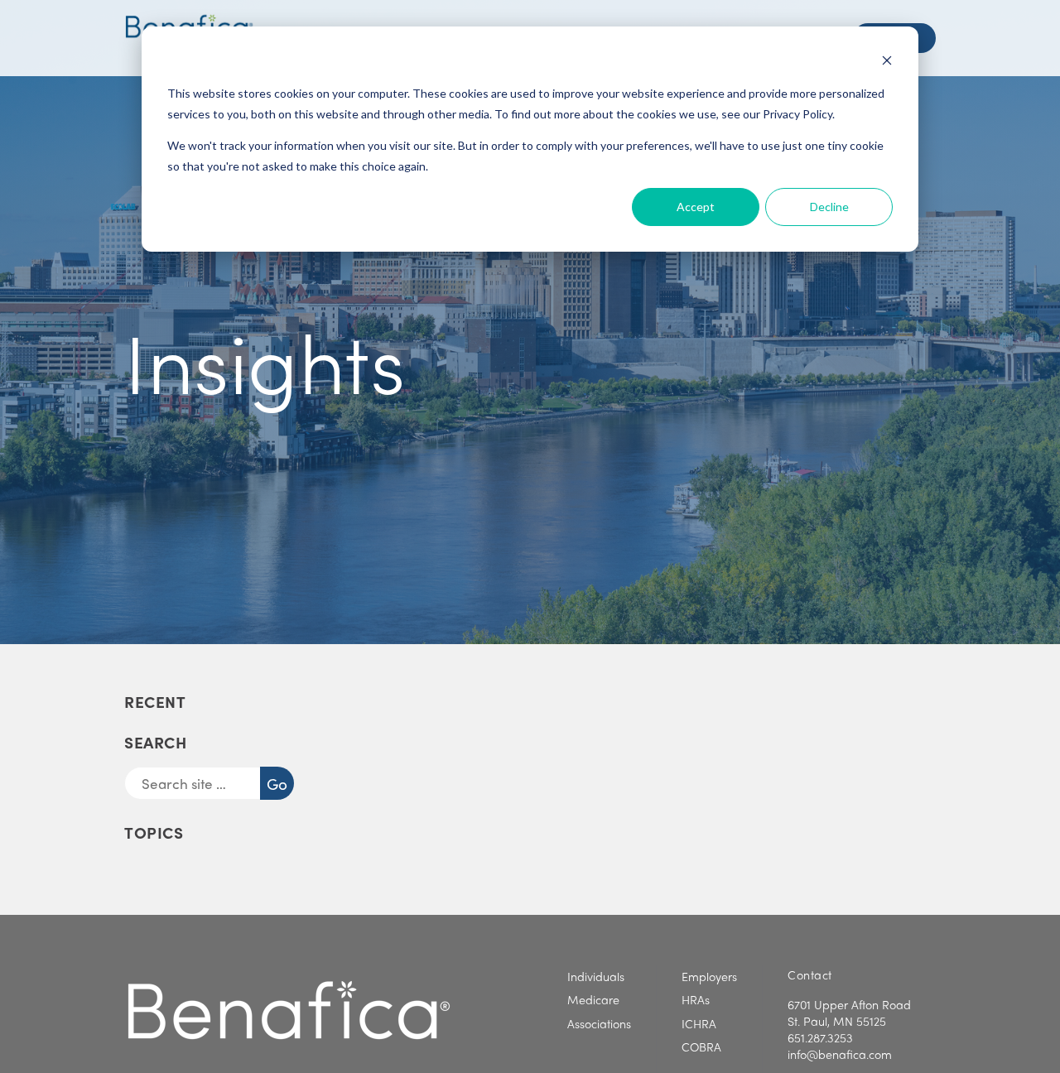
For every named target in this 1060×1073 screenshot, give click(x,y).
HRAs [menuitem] (696, 999)
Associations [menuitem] (599, 1023)
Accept (696, 207)
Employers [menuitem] (709, 976)
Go (280, 783)
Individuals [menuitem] (595, 976)
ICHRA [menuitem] (699, 1023)
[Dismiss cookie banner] (887, 62)
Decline (829, 207)
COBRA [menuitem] (701, 1046)
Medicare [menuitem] (593, 999)
